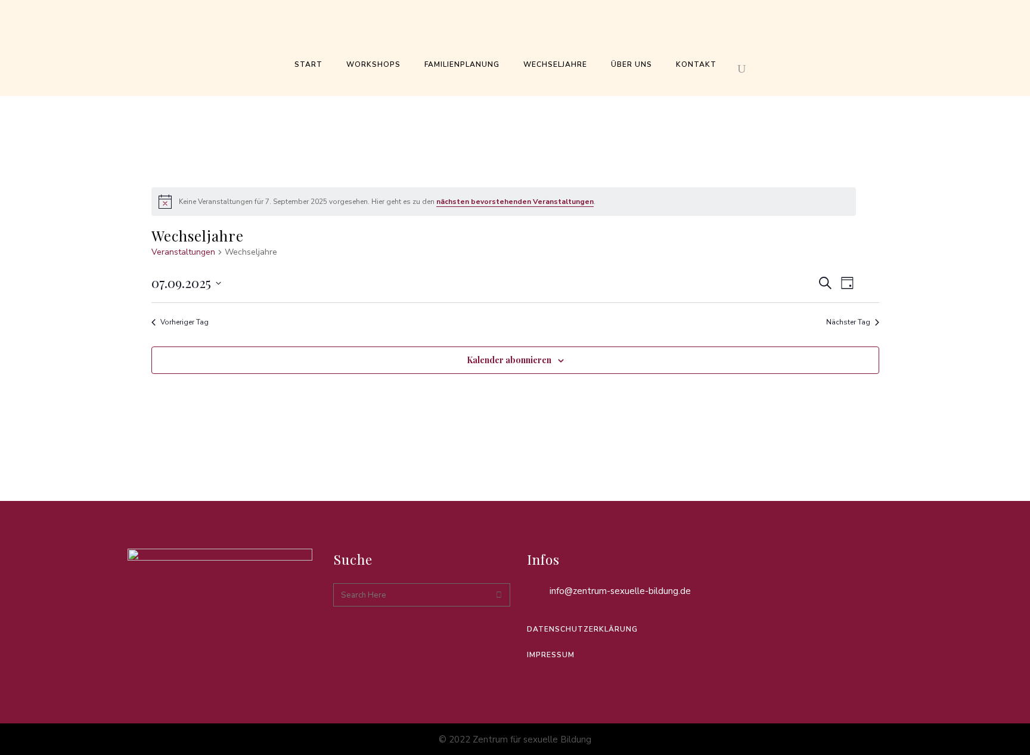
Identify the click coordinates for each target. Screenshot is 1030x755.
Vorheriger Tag (184, 322)
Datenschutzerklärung (582, 629)
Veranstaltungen (183, 252)
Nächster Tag (848, 322)
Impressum (551, 655)
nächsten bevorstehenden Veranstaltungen (515, 201)
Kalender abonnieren (509, 360)
